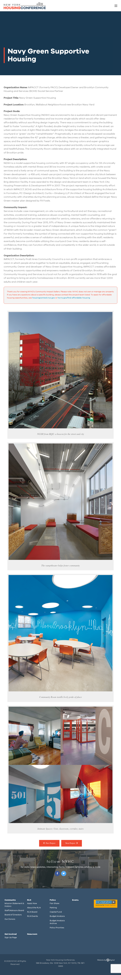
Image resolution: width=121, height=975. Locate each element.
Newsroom (32, 934)
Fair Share (54, 903)
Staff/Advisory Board (14, 910)
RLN (29, 900)
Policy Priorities (57, 927)
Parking (53, 907)
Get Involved (11, 934)
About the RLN (34, 907)
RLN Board (32, 912)
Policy (53, 900)
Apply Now (32, 903)
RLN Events (32, 916)
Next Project (70, 843)
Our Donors (10, 919)
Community (10, 900)
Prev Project (50, 843)
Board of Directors (13, 914)
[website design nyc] (106, 961)
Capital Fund (56, 912)
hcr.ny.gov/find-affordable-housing (74, 298)
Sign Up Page (11, 937)
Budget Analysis (57, 916)
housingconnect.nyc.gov (43, 298)
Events (75, 900)
